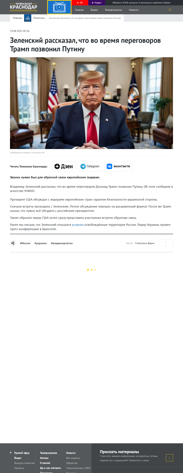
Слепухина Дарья (144, 243)
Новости (133, 9)
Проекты (19, 468)
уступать (77, 225)
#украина (40, 243)
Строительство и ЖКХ (78, 468)
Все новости (73, 458)
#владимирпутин (62, 243)
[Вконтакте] (118, 166)
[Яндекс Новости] (63, 166)
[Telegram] (90, 166)
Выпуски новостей (24, 463)
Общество (72, 463)
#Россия (25, 243)
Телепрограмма (113, 9)
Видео (94, 9)
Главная (79, 9)
